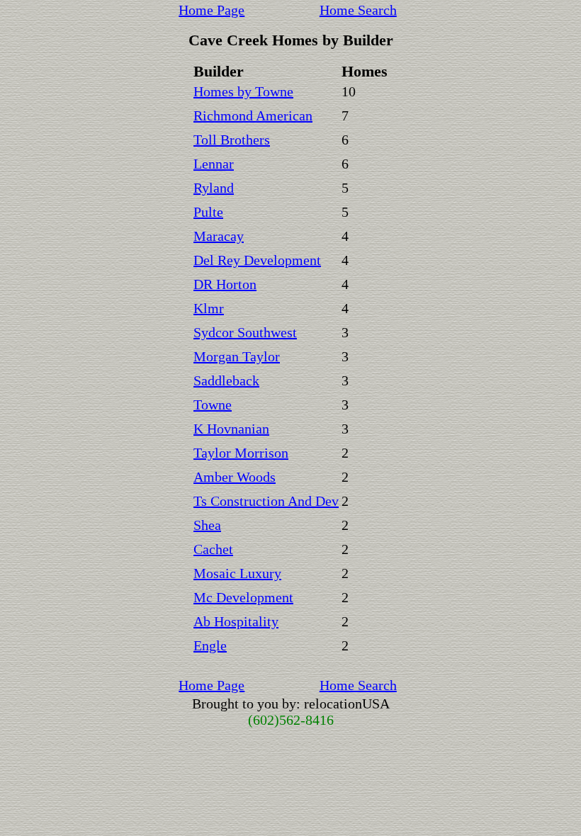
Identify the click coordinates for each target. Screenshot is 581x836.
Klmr (208, 308)
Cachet (213, 549)
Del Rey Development (257, 260)
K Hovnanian (231, 428)
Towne (212, 404)
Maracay (218, 236)
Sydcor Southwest (245, 332)
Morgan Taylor (236, 356)
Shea (207, 525)
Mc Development (243, 597)
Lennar (213, 163)
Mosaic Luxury (237, 573)
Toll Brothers (231, 139)
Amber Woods (234, 477)
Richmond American (252, 115)
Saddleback (226, 380)
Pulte (208, 212)
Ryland (213, 188)
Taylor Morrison (240, 453)
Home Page (211, 10)
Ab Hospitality (235, 621)
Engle (210, 645)
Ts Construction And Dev (266, 501)
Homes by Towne (243, 91)
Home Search (358, 10)
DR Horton (224, 284)
